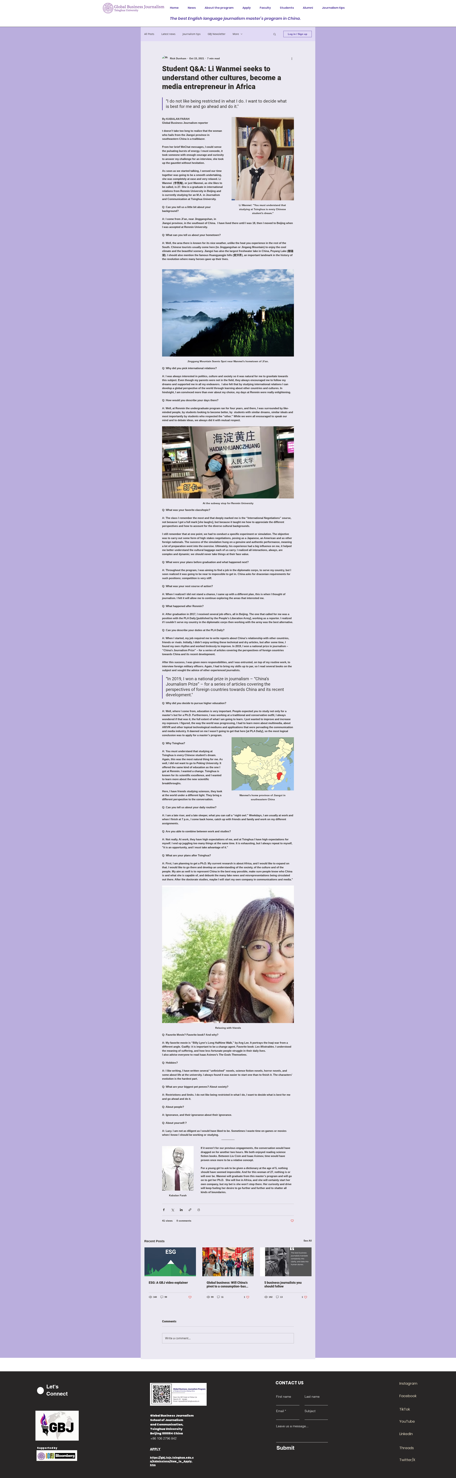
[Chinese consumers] (228, 1261)
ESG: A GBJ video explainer (168, 1282)
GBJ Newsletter (217, 34)
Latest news (168, 34)
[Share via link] (190, 1209)
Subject (310, 1411)
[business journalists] (286, 1261)
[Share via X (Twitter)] (172, 1209)
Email (280, 1411)
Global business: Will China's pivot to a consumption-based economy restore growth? (228, 1284)
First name (283, 1396)
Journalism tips (192, 34)
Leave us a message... (292, 1426)
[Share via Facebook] (163, 1209)
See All (308, 1240)
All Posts (149, 34)
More (236, 34)
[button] (274, 34)
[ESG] (170, 1261)
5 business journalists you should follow (283, 1284)
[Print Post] (198, 1209)
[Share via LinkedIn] (181, 1209)
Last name (312, 1396)
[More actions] (292, 58)
